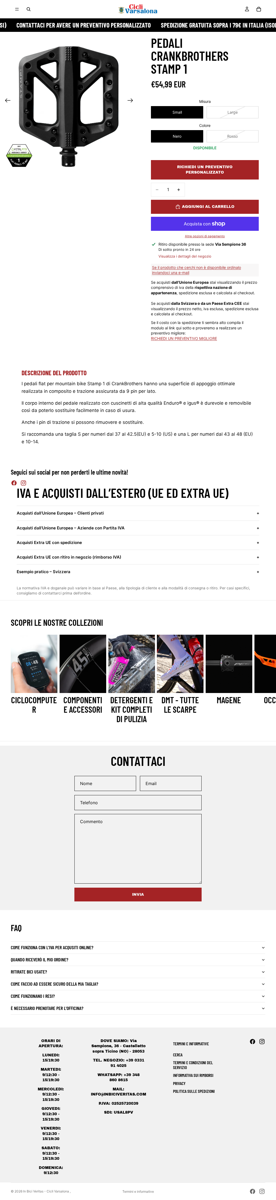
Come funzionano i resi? (33, 996)
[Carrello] (259, 9)
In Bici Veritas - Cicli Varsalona (46, 1191)
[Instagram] (23, 483)
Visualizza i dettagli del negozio (184, 256)
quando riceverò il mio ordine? (39, 959)
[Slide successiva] (132, 101)
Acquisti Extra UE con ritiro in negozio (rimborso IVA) (138, 557)
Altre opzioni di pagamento (205, 236)
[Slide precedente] (6, 101)
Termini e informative (138, 1191)
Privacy (179, 1083)
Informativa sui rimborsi (193, 1075)
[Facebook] (14, 483)
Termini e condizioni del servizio (193, 1065)
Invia (138, 895)
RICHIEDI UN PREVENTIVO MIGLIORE (184, 338)
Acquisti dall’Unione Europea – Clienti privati (138, 513)
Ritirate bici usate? (29, 972)
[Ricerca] (28, 9)
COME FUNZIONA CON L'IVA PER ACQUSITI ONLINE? (52, 947)
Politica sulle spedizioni (194, 1091)
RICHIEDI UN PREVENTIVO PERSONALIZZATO (205, 169)
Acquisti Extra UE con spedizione (138, 542)
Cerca (177, 1054)
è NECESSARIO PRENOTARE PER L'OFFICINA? (47, 1008)
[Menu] (17, 9)
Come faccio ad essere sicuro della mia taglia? (54, 984)
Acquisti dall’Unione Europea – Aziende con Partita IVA (138, 527)
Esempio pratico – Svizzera (138, 571)
